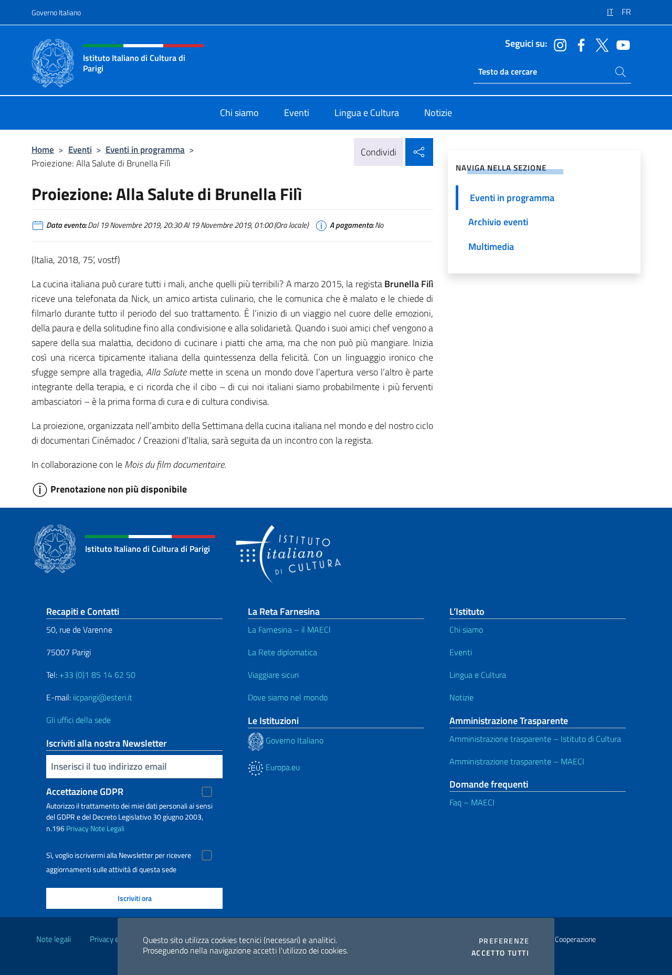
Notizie (461, 697)
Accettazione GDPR (84, 791)
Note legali (53, 939)
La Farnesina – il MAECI (289, 629)
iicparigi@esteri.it (102, 697)
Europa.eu (282, 767)
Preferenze (504, 941)
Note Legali (107, 828)
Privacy (77, 828)
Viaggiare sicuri (273, 674)
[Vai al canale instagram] (557, 44)
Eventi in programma (145, 149)
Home (43, 149)
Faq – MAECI (472, 802)
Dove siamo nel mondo (288, 697)
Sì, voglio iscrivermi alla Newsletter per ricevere (118, 855)
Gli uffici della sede (78, 720)
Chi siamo (466, 629)
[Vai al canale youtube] (620, 44)
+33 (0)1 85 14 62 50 (97, 674)
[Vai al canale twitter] (599, 44)
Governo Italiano (56, 12)
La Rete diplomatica (282, 652)
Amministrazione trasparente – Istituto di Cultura (535, 738)
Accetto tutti (500, 953)
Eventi (80, 149)
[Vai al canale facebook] (578, 44)
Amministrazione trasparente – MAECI (516, 761)
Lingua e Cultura (477, 674)
